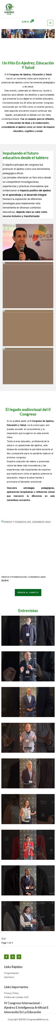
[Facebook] (6, 956)
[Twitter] (12, 956)
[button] (4, 33)
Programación (11, 973)
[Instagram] (19, 956)
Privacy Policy (11, 993)
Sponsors (9, 977)
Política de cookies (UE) (16, 997)
